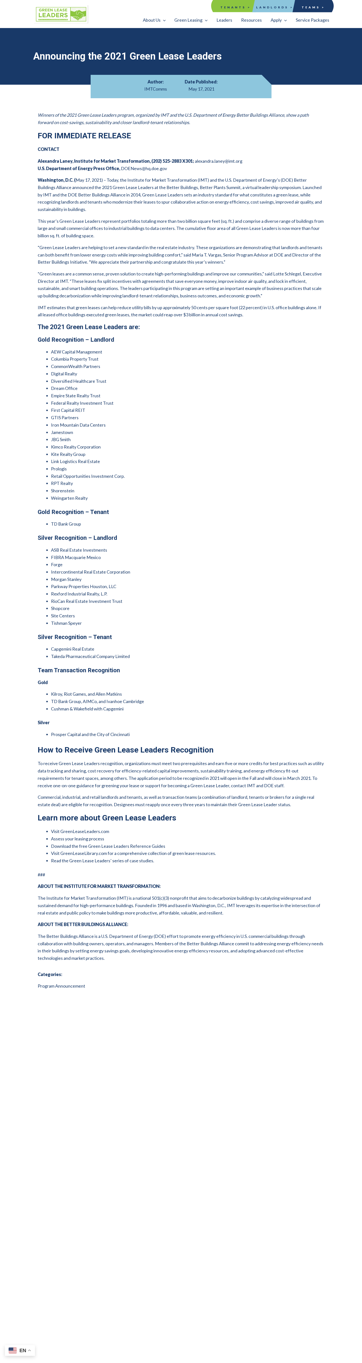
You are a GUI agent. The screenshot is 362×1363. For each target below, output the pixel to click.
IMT (203, 180)
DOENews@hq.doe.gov (144, 168)
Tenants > (235, 7)
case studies (141, 860)
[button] (154, 20)
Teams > (313, 7)
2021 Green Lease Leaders (128, 187)
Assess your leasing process (77, 838)
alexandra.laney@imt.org (218, 161)
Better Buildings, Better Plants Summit (203, 187)
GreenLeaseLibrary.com (83, 853)
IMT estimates (52, 307)
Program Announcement (61, 986)
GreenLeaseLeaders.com (84, 831)
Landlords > (275, 7)
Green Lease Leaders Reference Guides (126, 846)
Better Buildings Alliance (70, 936)
